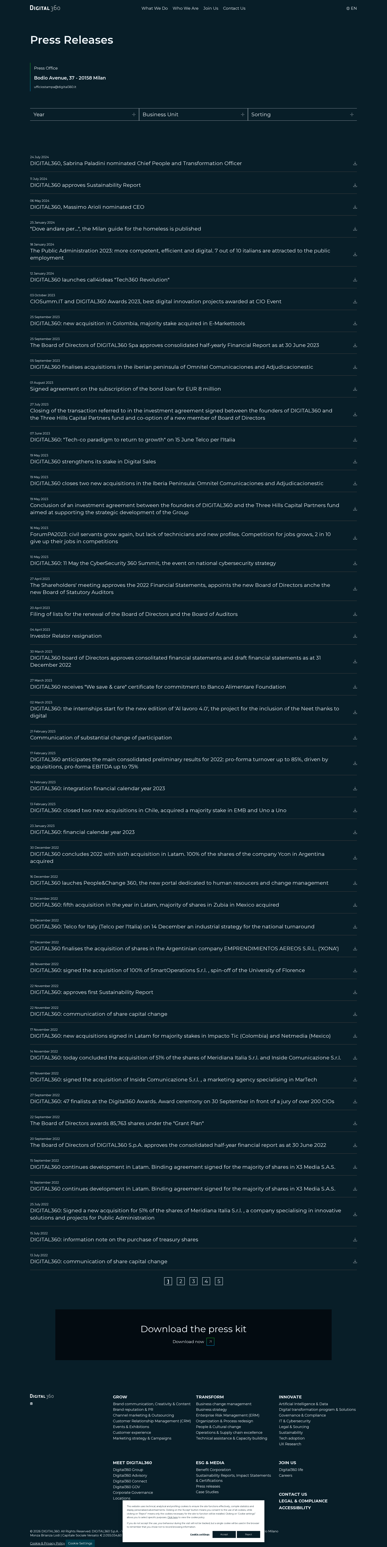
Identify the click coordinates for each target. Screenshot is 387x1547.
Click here (172, 1517)
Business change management (224, 1404)
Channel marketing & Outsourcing (143, 1415)
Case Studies (207, 1492)
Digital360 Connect (130, 1481)
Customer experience (132, 1432)
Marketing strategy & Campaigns (142, 1438)
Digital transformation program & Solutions (317, 1409)
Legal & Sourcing (294, 1427)
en (354, 8)
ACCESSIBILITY (295, 1507)
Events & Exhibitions (131, 1427)
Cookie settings (200, 1534)
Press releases (208, 1486)
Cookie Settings (80, 1543)
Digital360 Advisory (130, 1475)
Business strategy (211, 1409)
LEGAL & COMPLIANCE (303, 1500)
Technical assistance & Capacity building (231, 1438)
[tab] (84, 114)
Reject (248, 1534)
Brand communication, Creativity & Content (152, 1404)
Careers (285, 1475)
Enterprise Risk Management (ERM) (227, 1415)
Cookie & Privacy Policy (47, 1543)
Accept (224, 1534)
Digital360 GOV (126, 1487)
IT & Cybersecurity (295, 1421)
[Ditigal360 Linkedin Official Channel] (31, 1403)
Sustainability (291, 1432)
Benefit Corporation (213, 1469)
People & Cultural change (218, 1427)
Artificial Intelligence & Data (303, 1404)
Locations (121, 1498)
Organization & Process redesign (224, 1421)
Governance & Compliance (302, 1415)
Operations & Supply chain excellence (229, 1432)
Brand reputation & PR (133, 1409)
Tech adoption (292, 1438)
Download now (193, 1339)
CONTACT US (293, 1494)
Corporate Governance (133, 1492)
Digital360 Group (128, 1469)
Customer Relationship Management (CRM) (152, 1421)
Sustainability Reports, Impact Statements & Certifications (233, 1478)
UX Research (290, 1444)
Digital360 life (291, 1469)
